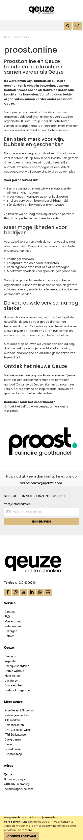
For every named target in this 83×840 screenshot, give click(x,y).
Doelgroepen (13, 739)
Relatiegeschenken (17, 715)
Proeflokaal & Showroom (20, 710)
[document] (41, 828)
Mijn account (13, 621)
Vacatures (11, 680)
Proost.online (13, 749)
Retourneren (13, 626)
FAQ (7, 616)
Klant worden (13, 675)
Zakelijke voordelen (17, 666)
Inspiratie (10, 661)
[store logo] (41, 10)
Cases (8, 744)
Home (7, 37)
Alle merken (12, 720)
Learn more (24, 830)
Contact (10, 611)
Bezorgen (11, 631)
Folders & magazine (17, 690)
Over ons (10, 656)
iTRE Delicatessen (16, 734)
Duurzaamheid (14, 685)
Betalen (10, 636)
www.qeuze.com (42, 406)
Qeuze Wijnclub (14, 670)
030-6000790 (27, 582)
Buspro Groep (13, 754)
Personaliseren (14, 725)
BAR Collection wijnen (18, 729)
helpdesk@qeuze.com (44, 483)
